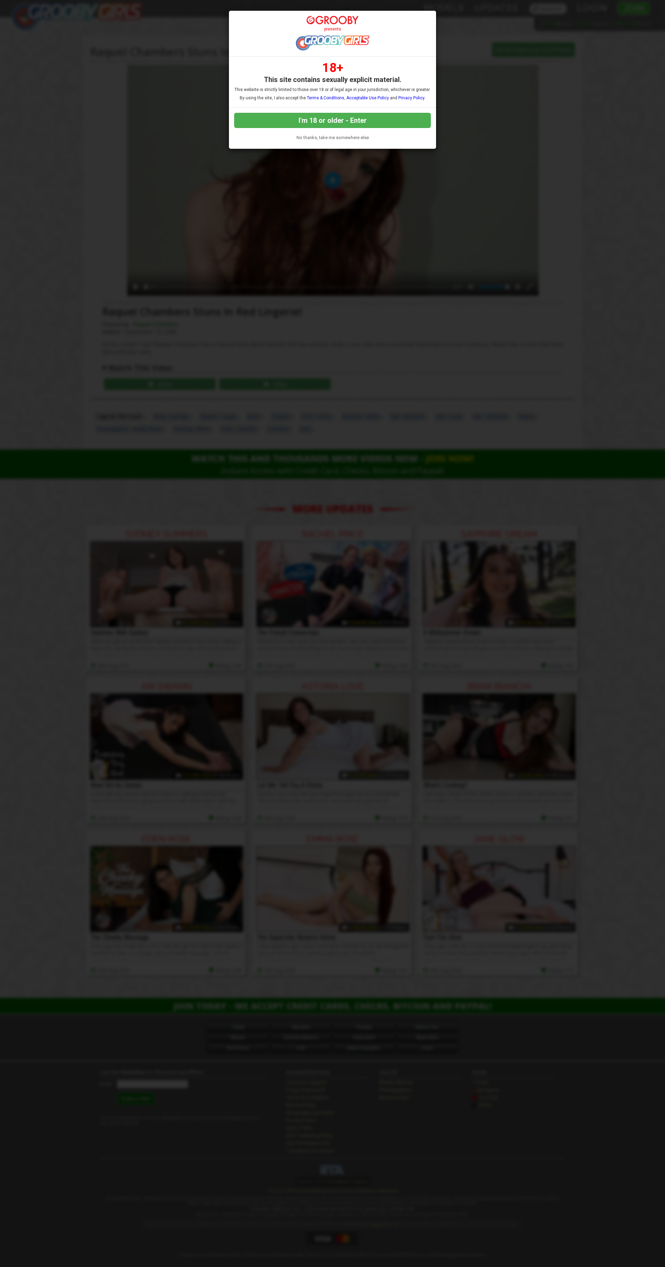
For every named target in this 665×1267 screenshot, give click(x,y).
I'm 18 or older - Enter (333, 120)
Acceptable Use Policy (367, 97)
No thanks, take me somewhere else (332, 137)
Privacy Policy (411, 97)
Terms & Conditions (325, 97)
